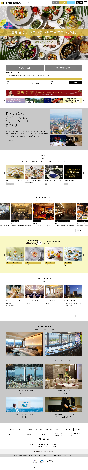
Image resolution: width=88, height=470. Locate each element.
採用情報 (68, 429)
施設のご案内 (39, 429)
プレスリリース (58, 429)
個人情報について (13, 434)
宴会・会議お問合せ (79, 2)
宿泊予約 (55, 2)
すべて (22, 161)
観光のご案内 (49, 429)
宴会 (50, 161)
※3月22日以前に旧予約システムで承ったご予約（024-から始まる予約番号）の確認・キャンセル (27, 75)
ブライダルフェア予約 (71, 2)
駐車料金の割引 (10, 429)
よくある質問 (29, 429)
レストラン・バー (34, 161)
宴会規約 (44, 434)
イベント (55, 161)
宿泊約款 (29, 434)
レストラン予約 (63, 2)
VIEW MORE (12, 140)
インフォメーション (64, 161)
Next (83, 100)
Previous (5, 100)
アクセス (20, 429)
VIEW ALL (78, 187)
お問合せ (78, 429)
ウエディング (43, 161)
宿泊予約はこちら (24, 68)
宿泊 (27, 161)
